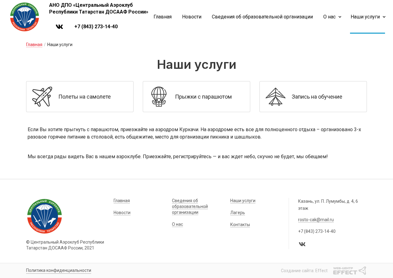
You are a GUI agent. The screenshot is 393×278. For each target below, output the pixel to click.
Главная (163, 17)
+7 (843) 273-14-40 (96, 26)
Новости (191, 17)
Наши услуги (365, 17)
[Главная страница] (24, 17)
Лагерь (237, 212)
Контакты (240, 224)
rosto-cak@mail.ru (316, 219)
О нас (329, 17)
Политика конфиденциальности (58, 270)
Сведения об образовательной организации (262, 17)
